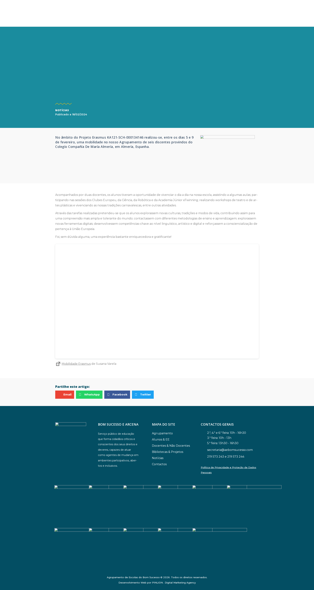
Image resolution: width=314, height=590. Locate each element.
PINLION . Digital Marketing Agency (174, 582)
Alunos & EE (161, 439)
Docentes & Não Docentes (171, 445)
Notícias (62, 110)
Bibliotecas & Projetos (167, 452)
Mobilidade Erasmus (76, 363)
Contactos (159, 464)
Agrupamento (162, 433)
